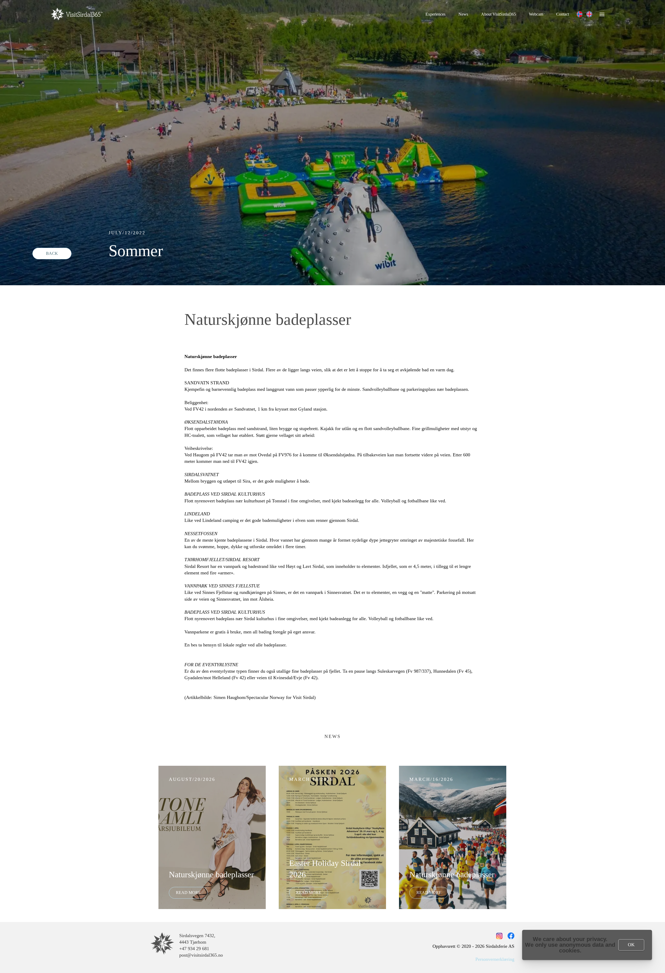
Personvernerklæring (494, 959)
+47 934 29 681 (194, 948)
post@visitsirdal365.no (201, 955)
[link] (580, 14)
